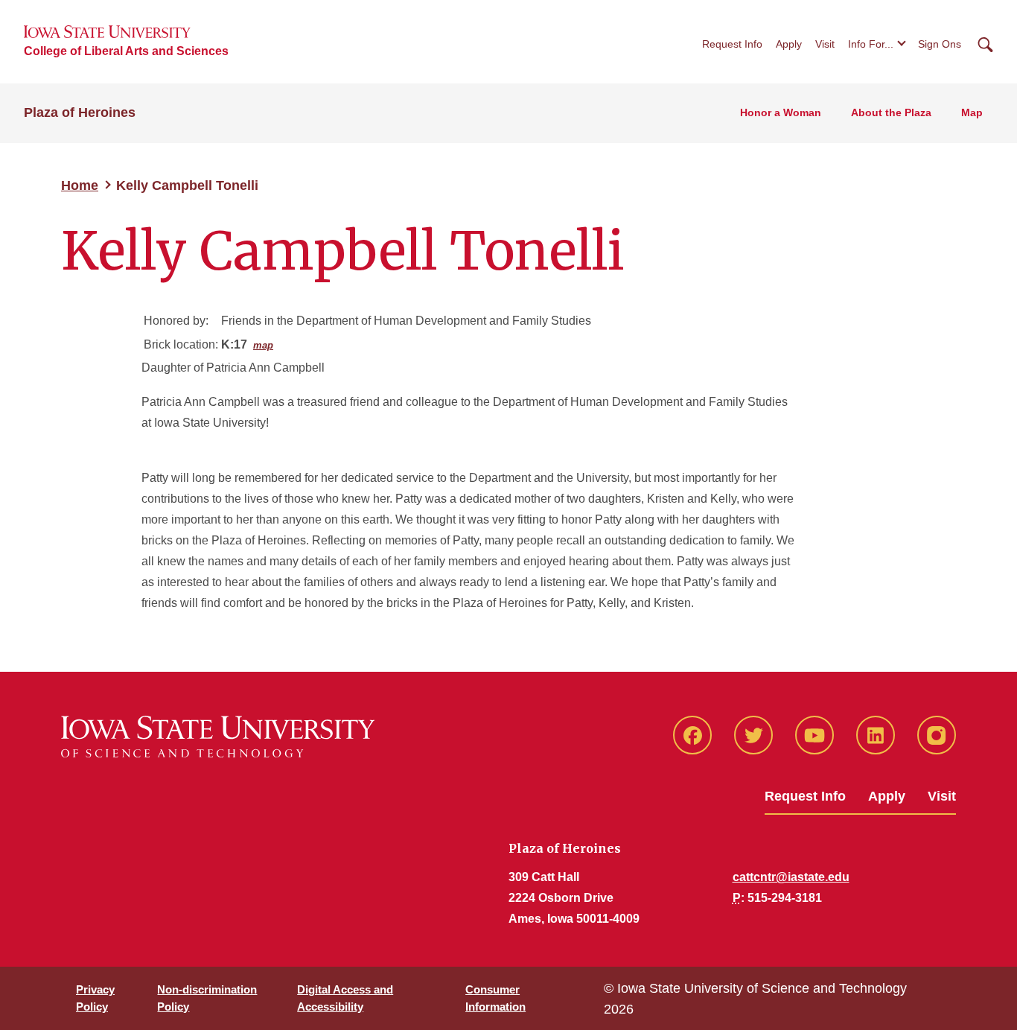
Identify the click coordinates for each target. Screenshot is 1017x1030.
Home (79, 185)
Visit (825, 44)
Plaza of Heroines (80, 112)
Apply (789, 44)
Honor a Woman (780, 112)
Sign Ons (939, 44)
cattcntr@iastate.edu (791, 877)
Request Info (732, 44)
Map (972, 112)
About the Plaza (891, 112)
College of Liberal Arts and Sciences (126, 51)
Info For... (870, 44)
